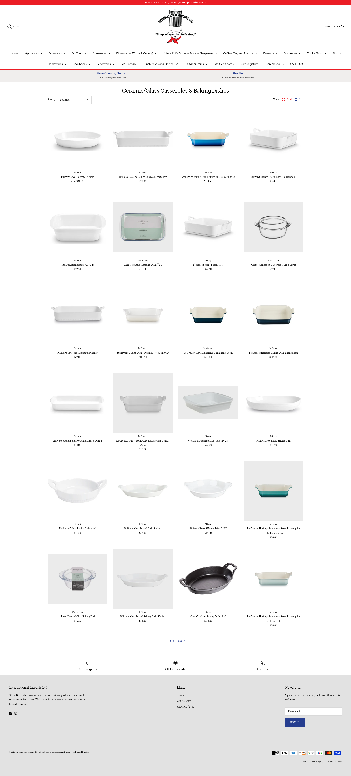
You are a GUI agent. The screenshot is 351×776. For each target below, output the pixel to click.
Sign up (295, 722)
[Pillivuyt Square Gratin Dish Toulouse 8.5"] (274, 139)
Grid (289, 99)
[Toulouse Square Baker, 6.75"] (208, 227)
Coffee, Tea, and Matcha (238, 53)
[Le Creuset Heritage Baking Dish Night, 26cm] (208, 315)
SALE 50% (296, 64)
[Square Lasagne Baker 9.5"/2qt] (77, 227)
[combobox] (74, 100)
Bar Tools (77, 53)
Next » (181, 640)
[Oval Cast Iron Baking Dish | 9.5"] (208, 579)
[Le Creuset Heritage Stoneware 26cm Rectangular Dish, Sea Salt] (274, 579)
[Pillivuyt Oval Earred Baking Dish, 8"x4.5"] (143, 579)
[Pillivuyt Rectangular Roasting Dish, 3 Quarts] (77, 403)
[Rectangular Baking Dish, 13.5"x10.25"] (208, 403)
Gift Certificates (224, 64)
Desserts (268, 53)
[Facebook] (10, 713)
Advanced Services (81, 752)
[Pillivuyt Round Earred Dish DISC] (208, 491)
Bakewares (55, 53)
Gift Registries (249, 64)
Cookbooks (80, 64)
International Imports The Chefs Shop (32, 752)
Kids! (335, 53)
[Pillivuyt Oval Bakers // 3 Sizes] (77, 139)
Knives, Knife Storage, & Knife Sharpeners (188, 53)
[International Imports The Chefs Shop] (175, 26)
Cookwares (99, 53)
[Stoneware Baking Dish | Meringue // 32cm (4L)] (143, 315)
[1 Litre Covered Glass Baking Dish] (77, 579)
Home (14, 53)
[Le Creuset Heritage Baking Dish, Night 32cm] (274, 315)
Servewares (104, 64)
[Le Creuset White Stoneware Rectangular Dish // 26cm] (143, 403)
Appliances (32, 53)
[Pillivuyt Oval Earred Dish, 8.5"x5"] (143, 491)
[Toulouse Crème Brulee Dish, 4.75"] (77, 491)
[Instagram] (15, 713)
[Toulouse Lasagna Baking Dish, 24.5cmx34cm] (143, 139)
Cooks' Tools (314, 53)
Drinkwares (290, 53)
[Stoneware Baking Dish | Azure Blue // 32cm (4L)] (208, 139)
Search (180, 695)
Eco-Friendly (128, 64)
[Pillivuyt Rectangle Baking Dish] (274, 403)
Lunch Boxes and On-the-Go (160, 64)
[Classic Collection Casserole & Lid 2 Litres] (274, 227)
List (301, 99)
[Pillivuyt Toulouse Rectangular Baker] (77, 315)
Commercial (273, 64)
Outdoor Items (195, 64)
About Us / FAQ (185, 706)
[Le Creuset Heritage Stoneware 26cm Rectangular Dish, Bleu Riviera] (274, 491)
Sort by (51, 99)
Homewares (55, 64)
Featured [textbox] (64, 99)
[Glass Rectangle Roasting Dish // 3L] (143, 227)
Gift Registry (184, 701)
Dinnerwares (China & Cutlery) (134, 53)
